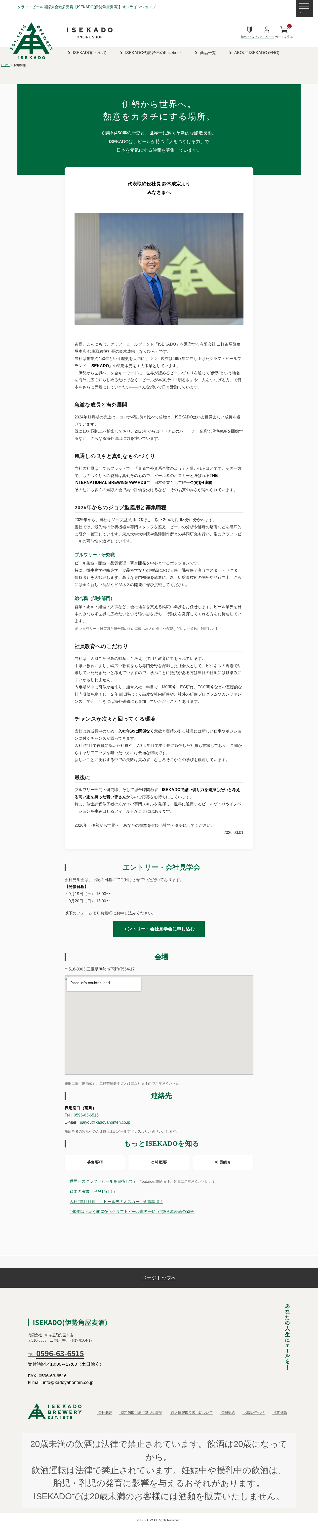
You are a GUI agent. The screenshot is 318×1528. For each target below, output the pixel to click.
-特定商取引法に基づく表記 (140, 1412)
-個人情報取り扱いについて (191, 1412)
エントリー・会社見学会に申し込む (159, 928)
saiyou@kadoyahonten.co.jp (105, 1122)
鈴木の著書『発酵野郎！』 (93, 1191)
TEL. (56, 1354)
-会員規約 (227, 1412)
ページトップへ (159, 1278)
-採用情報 (279, 1412)
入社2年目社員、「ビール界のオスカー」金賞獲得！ (116, 1202)
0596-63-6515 (86, 1115)
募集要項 (95, 1162)
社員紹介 (223, 1162)
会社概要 (159, 1162)
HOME (5, 65)
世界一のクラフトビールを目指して (101, 1181)
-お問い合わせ (253, 1412)
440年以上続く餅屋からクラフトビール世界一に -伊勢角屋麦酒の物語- (132, 1211)
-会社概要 (104, 1412)
